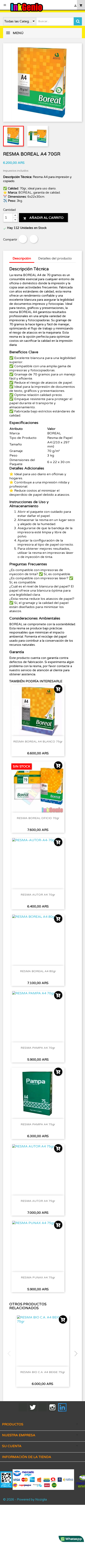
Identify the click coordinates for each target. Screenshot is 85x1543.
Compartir (23, 239)
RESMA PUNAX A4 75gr (38, 1277)
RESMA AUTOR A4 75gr (38, 1201)
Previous (10, 1353)
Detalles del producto (55, 258)
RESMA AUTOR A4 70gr (38, 894)
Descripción (22, 258)
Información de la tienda (26, 1457)
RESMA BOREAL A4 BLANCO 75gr (38, 741)
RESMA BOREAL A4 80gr (38, 971)
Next (75, 1353)
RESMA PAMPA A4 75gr (38, 1124)
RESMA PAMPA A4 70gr (38, 1048)
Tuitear (34, 239)
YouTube (42, 1407)
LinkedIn (62, 1407)
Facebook (23, 1407)
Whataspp (73, 1539)
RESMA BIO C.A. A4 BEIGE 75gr (42, 1372)
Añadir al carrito (43, 218)
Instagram (52, 1407)
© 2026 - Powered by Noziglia (25, 1499)
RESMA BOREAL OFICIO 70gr (38, 818)
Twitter (32, 1407)
